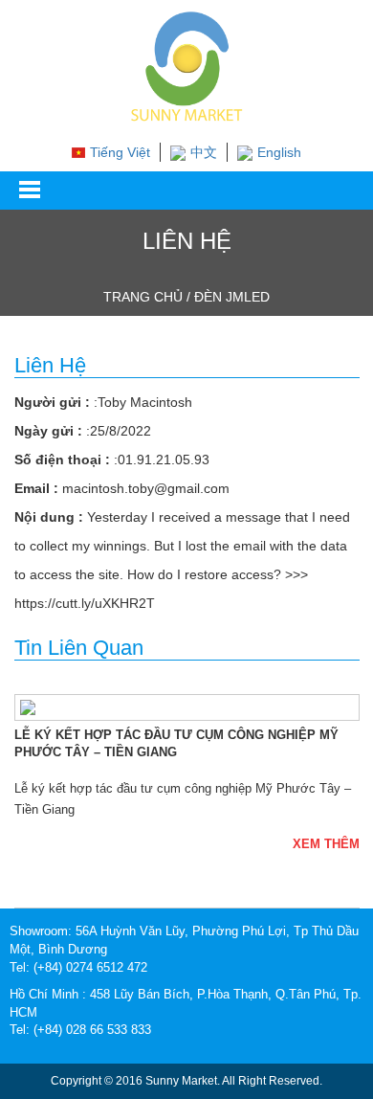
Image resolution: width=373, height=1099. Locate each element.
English (279, 152)
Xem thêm (326, 844)
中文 (203, 152)
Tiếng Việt (120, 152)
